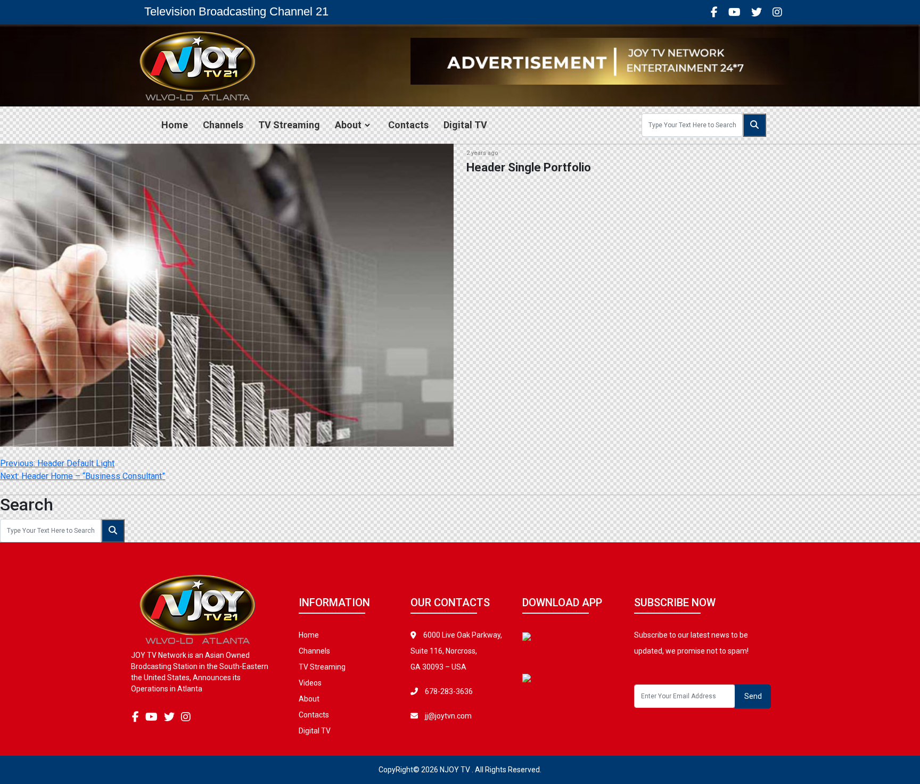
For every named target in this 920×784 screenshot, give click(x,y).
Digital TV (465, 124)
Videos (310, 683)
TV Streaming (289, 124)
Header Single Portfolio (528, 167)
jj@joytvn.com (448, 716)
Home (174, 124)
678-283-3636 (448, 691)
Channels (223, 124)
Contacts (408, 124)
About (348, 124)
